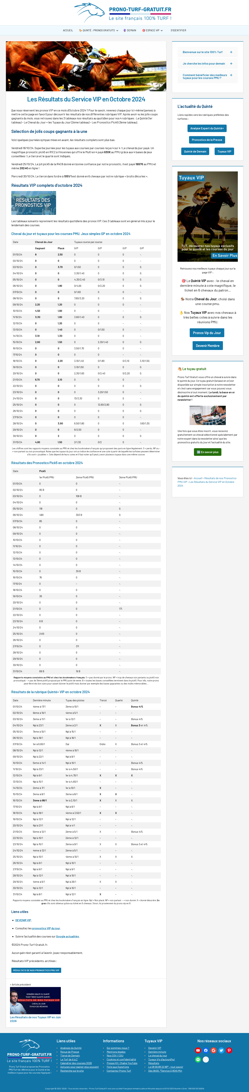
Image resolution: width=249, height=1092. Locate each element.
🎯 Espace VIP (150, 30)
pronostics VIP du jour (46, 928)
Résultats (153, 1063)
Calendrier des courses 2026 (76, 1063)
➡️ (208, 452)
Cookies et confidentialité (121, 1059)
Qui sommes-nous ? (118, 1047)
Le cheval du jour (157, 1055)
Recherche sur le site (72, 1070)
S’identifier (178, 30)
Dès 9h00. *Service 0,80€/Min (165, 1070)
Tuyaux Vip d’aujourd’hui (161, 1059)
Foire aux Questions (118, 1066)
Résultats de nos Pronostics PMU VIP (36, 970)
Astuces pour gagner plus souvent (79, 1066)
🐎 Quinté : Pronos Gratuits (97, 30)
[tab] (208, 52)
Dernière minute (157, 1051)
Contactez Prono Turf (119, 1070)
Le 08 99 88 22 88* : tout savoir (165, 1066)
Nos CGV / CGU (115, 1055)
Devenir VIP (154, 1047)
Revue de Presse (69, 1051)
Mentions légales (116, 1051)
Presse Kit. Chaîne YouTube (122, 1063)
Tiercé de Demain (70, 1055)
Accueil (68, 30)
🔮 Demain (129, 30)
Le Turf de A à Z (69, 1059)
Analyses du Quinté (70, 1047)
